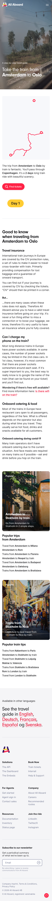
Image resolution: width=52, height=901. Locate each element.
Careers (32, 797)
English (26, 714)
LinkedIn (32, 818)
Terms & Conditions (28, 884)
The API (6, 767)
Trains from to (20, 554)
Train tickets (34, 767)
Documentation (10, 818)
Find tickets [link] (15, 186)
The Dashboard (10, 771)
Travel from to (20, 545)
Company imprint (10, 884)
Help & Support (36, 775)
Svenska (33, 725)
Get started (8, 792)
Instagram (33, 827)
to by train (18, 558)
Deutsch (10, 719)
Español (10, 725)
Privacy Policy (8, 886)
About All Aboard (37, 792)
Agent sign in (9, 797)
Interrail (32, 771)
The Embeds (8, 775)
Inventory (7, 823)
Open (47, 5)
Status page (8, 827)
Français (28, 719)
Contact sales (9, 801)
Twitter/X (33, 823)
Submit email (38, 862)
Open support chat (46, 895)
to (12, 549)
